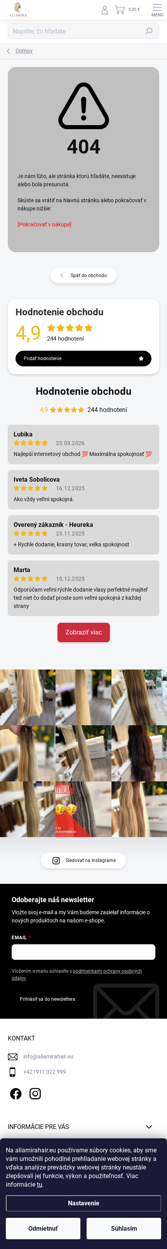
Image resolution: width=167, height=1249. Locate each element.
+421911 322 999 (44, 1072)
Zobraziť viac (84, 632)
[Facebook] (14, 1092)
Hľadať (149, 31)
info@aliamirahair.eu (48, 1056)
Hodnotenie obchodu (84, 391)
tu (39, 1184)
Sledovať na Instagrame (91, 860)
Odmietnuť (43, 1228)
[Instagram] (34, 1092)
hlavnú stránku (81, 200)
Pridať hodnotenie (42, 358)
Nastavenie (83, 1203)
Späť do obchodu (89, 275)
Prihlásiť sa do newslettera (47, 999)
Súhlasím (124, 1228)
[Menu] (157, 9)
